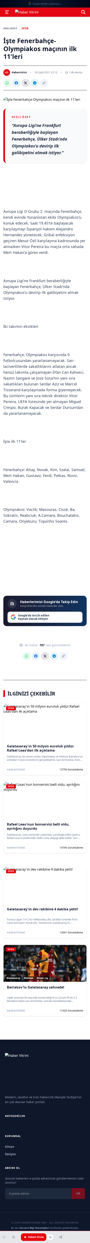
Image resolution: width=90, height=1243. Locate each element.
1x (50, 1237)
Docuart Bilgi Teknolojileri (34, 1227)
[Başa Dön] (72, 1237)
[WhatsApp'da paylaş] (7, 83)
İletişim (10, 1154)
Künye (9, 1147)
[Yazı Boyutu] (13, 1237)
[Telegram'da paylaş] (35, 83)
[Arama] (83, 12)
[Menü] (7, 12)
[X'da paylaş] (25, 83)
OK (78, 1193)
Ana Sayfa (10, 28)
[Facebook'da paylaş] (16, 83)
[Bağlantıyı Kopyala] (44, 83)
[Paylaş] (60, 1237)
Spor (25, 28)
